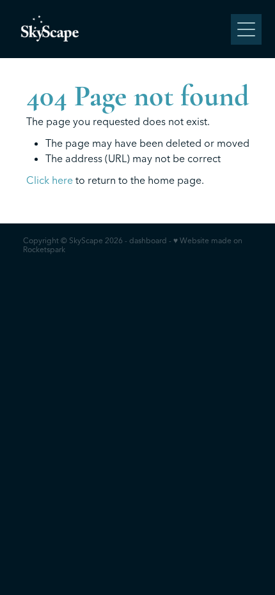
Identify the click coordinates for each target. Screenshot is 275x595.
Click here (49, 180)
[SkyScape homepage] (122, 29)
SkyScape (86, 240)
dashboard (148, 240)
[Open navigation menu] (246, 29)
